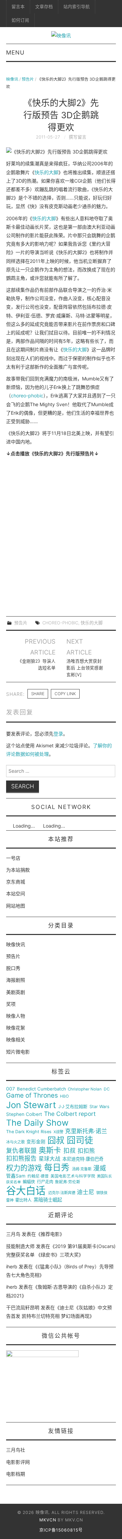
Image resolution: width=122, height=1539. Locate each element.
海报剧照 (15, 980)
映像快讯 (15, 944)
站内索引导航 (76, 6)
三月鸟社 (15, 1450)
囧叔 (55, 1140)
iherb (11, 1266)
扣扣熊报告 (21, 1158)
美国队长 (104, 1176)
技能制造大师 (20, 1246)
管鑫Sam (15, 1176)
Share (37, 693)
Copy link (65, 693)
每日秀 (56, 1167)
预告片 (28, 79)
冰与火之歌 (15, 1142)
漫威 (99, 1168)
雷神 (10, 1200)
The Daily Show (37, 1123)
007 (10, 1088)
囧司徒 (80, 1140)
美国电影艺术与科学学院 (72, 1176)
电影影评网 (18, 1462)
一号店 (13, 858)
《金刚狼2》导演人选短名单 (36, 664)
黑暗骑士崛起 (48, 1200)
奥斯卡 (50, 1150)
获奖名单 (13, 1182)
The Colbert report (70, 1113)
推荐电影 (50, 1234)
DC (107, 1089)
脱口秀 (13, 968)
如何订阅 (20, 20)
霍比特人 (23, 1200)
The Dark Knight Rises (29, 1131)
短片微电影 (18, 1052)
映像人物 (15, 1016)
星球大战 (49, 1159)
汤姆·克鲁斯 (82, 1169)
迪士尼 (85, 1192)
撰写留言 (77, 137)
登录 (58, 733)
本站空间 (15, 893)
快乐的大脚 (46, 172)
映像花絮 (15, 1028)
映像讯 (12, 79)
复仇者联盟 (21, 1150)
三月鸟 (13, 1234)
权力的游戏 (24, 1168)
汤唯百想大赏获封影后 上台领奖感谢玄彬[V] (84, 668)
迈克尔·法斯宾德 (61, 1193)
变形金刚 (35, 1141)
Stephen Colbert (24, 1114)
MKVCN (47, 1519)
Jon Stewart (31, 1105)
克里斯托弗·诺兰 (86, 1131)
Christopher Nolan (85, 1089)
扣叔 (69, 1150)
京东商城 (15, 882)
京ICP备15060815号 (61, 1530)
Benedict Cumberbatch (41, 1088)
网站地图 (15, 906)
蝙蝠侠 (29, 1182)
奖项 (11, 1004)
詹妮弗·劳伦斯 (67, 1182)
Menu (15, 52)
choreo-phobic (27, 395)
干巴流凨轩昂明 (22, 1307)
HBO (64, 1096)
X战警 (58, 1132)
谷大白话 (25, 1191)
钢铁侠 (101, 1193)
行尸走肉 (45, 1182)
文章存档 (44, 6)
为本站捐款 (18, 870)
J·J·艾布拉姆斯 (72, 1106)
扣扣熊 (86, 1151)
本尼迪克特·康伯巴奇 (82, 1159)
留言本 (18, 6)
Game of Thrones (32, 1095)
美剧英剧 (15, 992)
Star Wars (99, 1106)
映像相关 (15, 1039)
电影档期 (15, 1474)
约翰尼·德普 (38, 1176)
